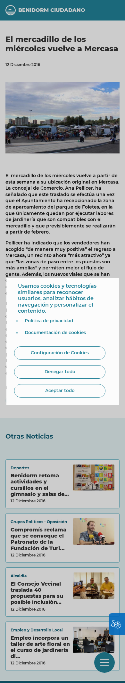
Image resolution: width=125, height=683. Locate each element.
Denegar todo (60, 371)
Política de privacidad (49, 320)
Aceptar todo (60, 390)
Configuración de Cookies (60, 352)
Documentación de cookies (55, 332)
